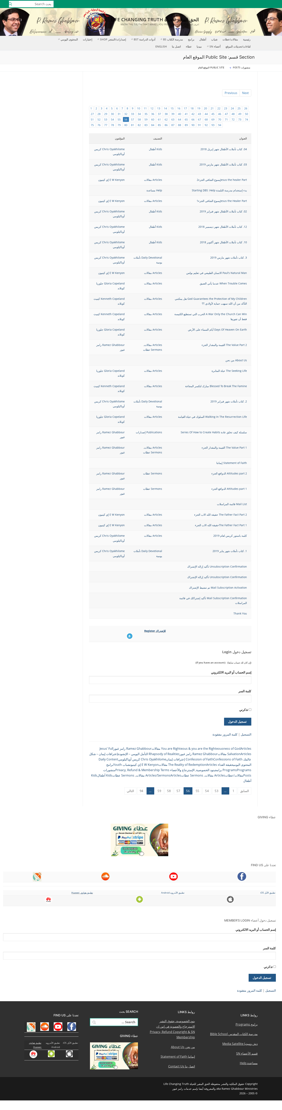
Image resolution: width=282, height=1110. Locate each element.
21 (212, 108)
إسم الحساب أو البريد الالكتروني (231, 672)
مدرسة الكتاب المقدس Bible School (234, 1034)
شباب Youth (121, 765)
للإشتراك (161, 631)
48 (233, 114)
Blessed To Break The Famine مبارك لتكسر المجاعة (216, 386)
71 (226, 119)
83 (146, 125)
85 (159, 125)
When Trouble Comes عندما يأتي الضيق (223, 283)
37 (159, 114)
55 (119, 119)
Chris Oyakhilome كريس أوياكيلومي (142, 759)
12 (151, 108)
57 (132, 119)
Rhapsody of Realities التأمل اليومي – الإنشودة (149, 754)
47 (226, 114)
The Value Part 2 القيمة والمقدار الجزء (224, 345)
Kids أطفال (155, 149)
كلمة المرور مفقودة (225, 734)
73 (239, 119)
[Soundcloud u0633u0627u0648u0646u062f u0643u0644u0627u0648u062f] (264, 4)
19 (198, 108)
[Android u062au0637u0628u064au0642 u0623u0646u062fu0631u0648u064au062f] (236, 4)
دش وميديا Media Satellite (240, 1044)
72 (233, 119)
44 (206, 114)
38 (166, 114)
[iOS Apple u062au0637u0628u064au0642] (230, 4)
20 (205, 108)
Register (150, 631)
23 (225, 108)
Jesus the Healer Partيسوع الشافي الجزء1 (222, 201)
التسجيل (246, 734)
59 (146, 119)
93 (212, 125)
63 (172, 119)
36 (152, 114)
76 (99, 125)
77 (105, 125)
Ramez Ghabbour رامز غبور (132, 748)
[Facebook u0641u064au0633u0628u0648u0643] (275, 4)
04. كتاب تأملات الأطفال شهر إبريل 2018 (223, 149)
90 (193, 125)
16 (178, 108)
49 (239, 114)
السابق (244, 791)
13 (158, 108)
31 (119, 114)
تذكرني (243, 710)
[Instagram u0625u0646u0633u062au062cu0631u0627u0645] (253, 4)
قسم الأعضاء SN (247, 1053)
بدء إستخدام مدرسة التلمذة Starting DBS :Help (219, 190)
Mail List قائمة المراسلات (232, 504)
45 (212, 114)
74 (246, 119)
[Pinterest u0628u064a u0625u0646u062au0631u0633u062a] (242, 4)
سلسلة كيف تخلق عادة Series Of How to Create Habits (214, 432)
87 (172, 125)
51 (92, 119)
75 (92, 125)
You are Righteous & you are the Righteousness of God (201, 748)
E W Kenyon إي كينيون (111, 180)
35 (146, 114)
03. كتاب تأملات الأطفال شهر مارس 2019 (223, 164)
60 (152, 119)
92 (206, 125)
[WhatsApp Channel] (247, 4)
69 (212, 119)
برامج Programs (247, 1024)
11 (145, 108)
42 (193, 114)
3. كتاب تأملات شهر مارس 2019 (228, 257)
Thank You (240, 613)
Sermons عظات (152, 349)
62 (166, 119)
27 (92, 114)
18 (192, 108)
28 (99, 114)
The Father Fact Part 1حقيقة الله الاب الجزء (221, 525)
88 (179, 125)
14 (165, 108)
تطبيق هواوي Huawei (82, 892)
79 (119, 125)
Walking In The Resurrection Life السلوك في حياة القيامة (212, 417)
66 (193, 119)
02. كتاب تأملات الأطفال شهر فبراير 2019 (223, 211)
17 (185, 108)
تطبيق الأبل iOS (267, 892)
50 (246, 114)
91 (199, 125)
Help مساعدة (154, 190)
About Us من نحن (236, 360)
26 (245, 108)
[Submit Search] (10, 4)
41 (186, 114)
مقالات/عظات (234, 775)
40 (179, 114)
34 (139, 114)
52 (99, 119)
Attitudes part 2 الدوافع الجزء (229, 473)
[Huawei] (225, 4)
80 (125, 125)
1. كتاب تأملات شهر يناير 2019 (230, 551)
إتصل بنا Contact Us (181, 1066)
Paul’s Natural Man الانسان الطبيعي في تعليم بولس (216, 273)
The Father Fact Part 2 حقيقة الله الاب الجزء (220, 514)
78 (112, 125)
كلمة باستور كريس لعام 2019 (230, 535)
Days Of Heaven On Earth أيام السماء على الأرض (217, 329)
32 (125, 114)
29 (105, 114)
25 (239, 108)
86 (166, 125)
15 (172, 108)
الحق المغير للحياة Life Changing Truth (155, 19)
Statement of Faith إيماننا (231, 463)
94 (219, 125)
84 (152, 125)
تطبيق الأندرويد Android (172, 892)
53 (105, 119)
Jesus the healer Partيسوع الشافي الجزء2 (222, 180)
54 (112, 119)
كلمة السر (244, 691)
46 (219, 114)
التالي (130, 791)
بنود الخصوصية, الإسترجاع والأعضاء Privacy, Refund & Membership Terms (165, 770)
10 (138, 108)
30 (112, 114)
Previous (231, 93)
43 (199, 114)
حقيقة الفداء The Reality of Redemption (200, 765)
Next (245, 93)
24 (232, 108)
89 (186, 125)
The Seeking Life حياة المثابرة (229, 371)
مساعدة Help (249, 1063)
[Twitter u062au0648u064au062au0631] (259, 4)
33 (132, 114)
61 (159, 119)
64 (179, 119)
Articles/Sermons (157, 775)
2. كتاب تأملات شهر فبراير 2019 (228, 401)
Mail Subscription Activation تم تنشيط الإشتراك (218, 587)
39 (172, 114)
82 (139, 125)
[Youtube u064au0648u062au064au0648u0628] (270, 4)
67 (199, 119)
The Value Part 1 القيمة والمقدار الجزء (224, 447)
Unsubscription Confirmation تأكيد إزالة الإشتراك (217, 566)
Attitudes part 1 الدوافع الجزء (229, 489)
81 (132, 125)
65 (186, 119)
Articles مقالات (153, 180)
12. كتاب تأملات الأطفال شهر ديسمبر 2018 (222, 227)
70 (219, 119)
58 (139, 119)
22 (218, 108)
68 (206, 119)
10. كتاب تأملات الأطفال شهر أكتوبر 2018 (223, 242)
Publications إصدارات (149, 432)
